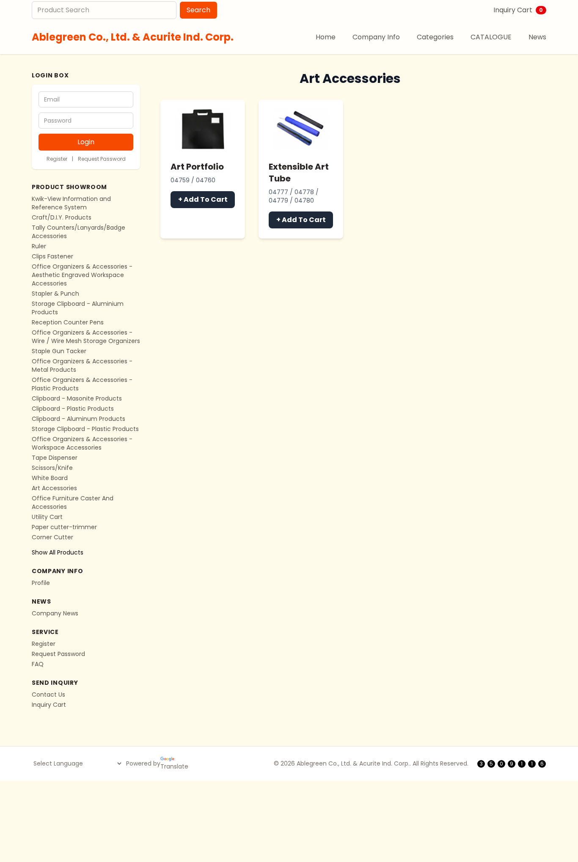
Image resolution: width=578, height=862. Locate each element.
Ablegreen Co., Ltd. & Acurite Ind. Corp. (133, 37)
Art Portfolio (197, 167)
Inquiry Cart (518, 10)
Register (57, 158)
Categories (435, 37)
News (537, 37)
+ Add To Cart (203, 199)
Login (85, 142)
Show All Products (57, 552)
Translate (174, 766)
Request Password (102, 158)
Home (326, 37)
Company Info (376, 37)
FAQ (38, 664)
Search (198, 10)
